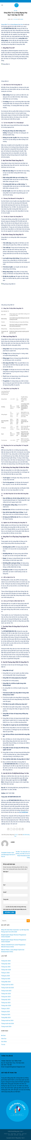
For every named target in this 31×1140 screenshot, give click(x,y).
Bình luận (6, 871)
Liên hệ (21, 1135)
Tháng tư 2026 (5, 972)
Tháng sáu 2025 (5, 1002)
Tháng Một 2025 (6, 1017)
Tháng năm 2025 (6, 1005)
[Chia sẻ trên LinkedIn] (22, 829)
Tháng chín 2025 (6, 993)
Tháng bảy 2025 (5, 999)
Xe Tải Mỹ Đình (23, 812)
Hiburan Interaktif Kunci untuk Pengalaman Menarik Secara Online (13, 945)
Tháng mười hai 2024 (7, 1020)
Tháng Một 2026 (6, 981)
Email (5, 892)
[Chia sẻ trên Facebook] (11, 829)
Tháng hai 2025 (5, 1014)
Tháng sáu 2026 (5, 966)
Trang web (5, 899)
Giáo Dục (3, 1038)
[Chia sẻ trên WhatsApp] (8, 829)
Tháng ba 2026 (5, 975)
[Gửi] (28, 920)
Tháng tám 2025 (6, 996)
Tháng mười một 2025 (7, 987)
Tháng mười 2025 (6, 990)
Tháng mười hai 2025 (7, 984)
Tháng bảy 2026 (5, 963)
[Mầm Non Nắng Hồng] (16, 5)
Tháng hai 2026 (5, 978)
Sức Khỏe (4, 1041)
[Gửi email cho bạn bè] (17, 829)
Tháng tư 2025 (5, 1008)
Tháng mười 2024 (6, 1026)
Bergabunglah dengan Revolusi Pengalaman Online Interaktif (13, 936)
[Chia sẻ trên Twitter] (14, 829)
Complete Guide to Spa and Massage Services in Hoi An (8, 854)
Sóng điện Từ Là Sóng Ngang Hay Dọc (12, 24)
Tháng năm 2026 (6, 969)
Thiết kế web (11, 1131)
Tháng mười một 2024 (7, 1023)
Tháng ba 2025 (5, 1011)
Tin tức (15, 10)
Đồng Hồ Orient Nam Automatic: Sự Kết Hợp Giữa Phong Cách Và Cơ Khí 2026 (15, 931)
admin (21, 19)
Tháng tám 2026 (6, 961)
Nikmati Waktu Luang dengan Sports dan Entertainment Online (12, 950)
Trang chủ (7, 1133)
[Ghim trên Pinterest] (20, 829)
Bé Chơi (3, 1035)
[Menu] (2, 5)
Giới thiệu (13, 1133)
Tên (4, 885)
